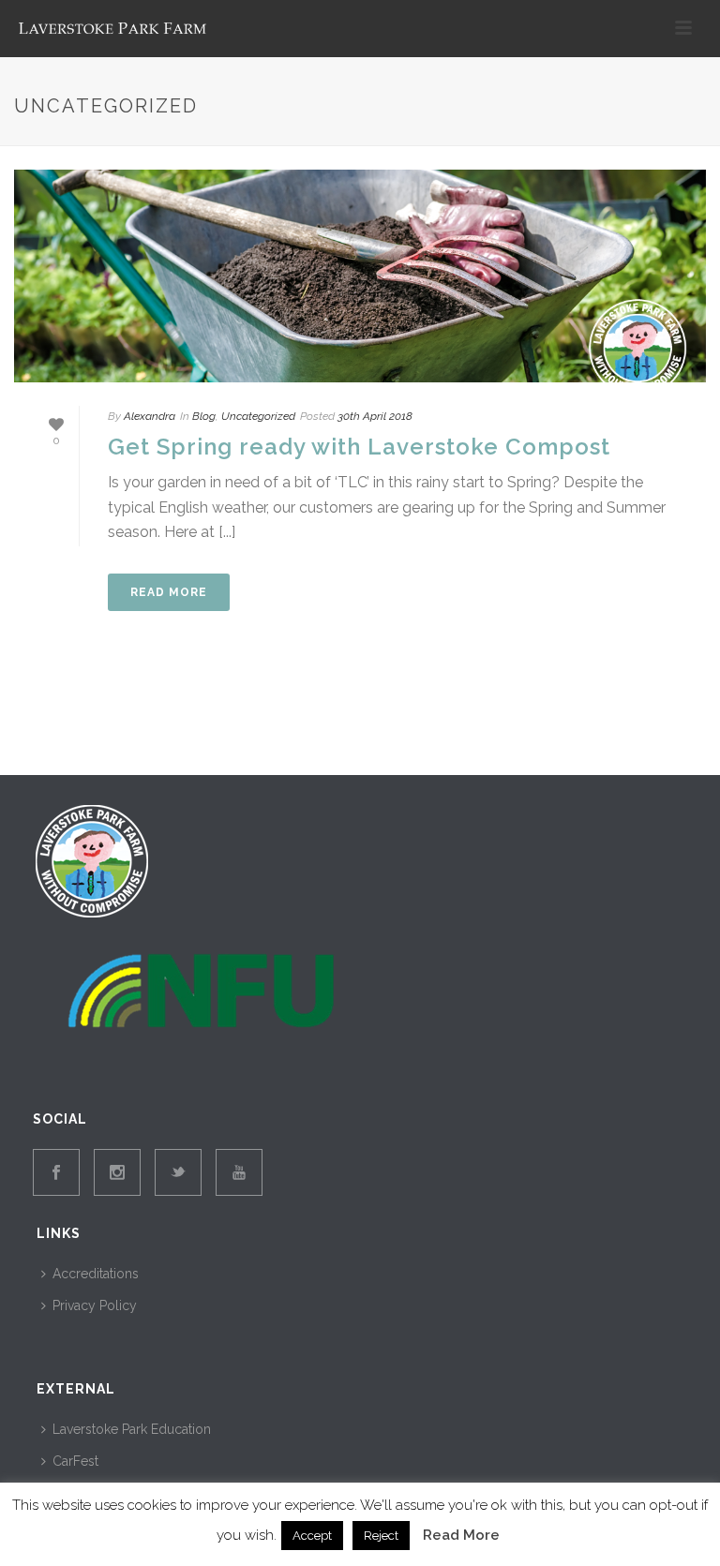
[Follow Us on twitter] (178, 1172)
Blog (204, 416)
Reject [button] (381, 1536)
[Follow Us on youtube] (239, 1172)
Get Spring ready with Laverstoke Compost (359, 446)
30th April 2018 (375, 416)
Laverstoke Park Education (131, 1429)
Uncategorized (258, 416)
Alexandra (149, 416)
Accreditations (95, 1273)
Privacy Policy (94, 1305)
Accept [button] (312, 1536)
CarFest (75, 1461)
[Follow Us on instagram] (117, 1172)
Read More (461, 1535)
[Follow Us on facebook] (56, 1172)
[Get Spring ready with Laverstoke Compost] (360, 276)
